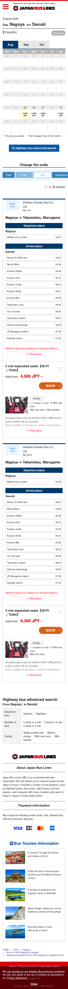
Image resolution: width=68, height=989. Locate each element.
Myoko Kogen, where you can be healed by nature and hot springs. (44, 910)
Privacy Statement (17, 978)
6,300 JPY (60, 114)
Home (12, 966)
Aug (10, 45)
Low (24, 175)
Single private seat (33, 732)
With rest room (43, 736)
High (42, 175)
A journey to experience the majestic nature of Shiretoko (42, 891)
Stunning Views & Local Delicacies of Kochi (40, 928)
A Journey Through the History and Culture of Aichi (43, 854)
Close (34, 984)
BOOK (50, 385)
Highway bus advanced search (36, 148)
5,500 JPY (34, 114)
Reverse (59, 33)
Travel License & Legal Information (38, 966)
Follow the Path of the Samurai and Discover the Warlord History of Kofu (44, 874)
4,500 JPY (25, 114)
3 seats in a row (53, 722)
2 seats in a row (32, 722)
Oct (42, 45)
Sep (26, 45)
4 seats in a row (32, 726)
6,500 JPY (43, 114)
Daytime (27, 713)
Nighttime (41, 713)
